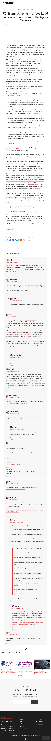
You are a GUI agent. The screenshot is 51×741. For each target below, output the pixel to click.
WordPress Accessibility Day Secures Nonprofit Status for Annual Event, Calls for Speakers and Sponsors (8, 671)
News (12, 229)
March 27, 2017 (33, 211)
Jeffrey (14, 427)
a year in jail (26, 336)
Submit (34, 702)
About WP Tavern (6, 718)
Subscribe (46, 738)
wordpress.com (20, 230)
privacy (15, 230)
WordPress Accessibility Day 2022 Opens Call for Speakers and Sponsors (25, 671)
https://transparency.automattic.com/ (15, 489)
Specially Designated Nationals (14, 148)
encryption (11, 230)
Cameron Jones (13, 411)
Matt (10, 481)
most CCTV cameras (30, 320)
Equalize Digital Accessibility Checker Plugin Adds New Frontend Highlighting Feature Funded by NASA (41, 671)
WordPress (28, 735)
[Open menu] (49, 3)
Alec (9, 314)
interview (8, 61)
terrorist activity (36, 113)
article (23, 49)
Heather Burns (13, 497)
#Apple (9, 207)
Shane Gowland (13, 279)
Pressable (38, 735)
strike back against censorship (32, 184)
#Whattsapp (16, 207)
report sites (22, 125)
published (8, 95)
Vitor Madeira (16, 355)
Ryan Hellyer (12, 395)
